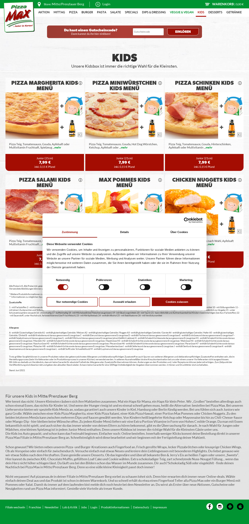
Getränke (234, 12)
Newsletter (52, 507)
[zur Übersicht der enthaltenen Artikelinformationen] (80, 83)
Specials (131, 12)
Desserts (215, 12)
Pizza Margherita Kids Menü (44, 85)
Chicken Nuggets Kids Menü (204, 182)
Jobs (84, 507)
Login (106, 4)
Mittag (59, 12)
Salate (115, 12)
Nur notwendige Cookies (72, 301)
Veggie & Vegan (182, 12)
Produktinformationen (115, 507)
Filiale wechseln (15, 507)
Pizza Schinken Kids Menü (204, 85)
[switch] (104, 287)
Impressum (160, 507)
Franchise (35, 507)
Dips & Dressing (154, 12)
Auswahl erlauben (124, 301)
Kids (201, 12)
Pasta (101, 12)
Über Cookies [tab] (179, 232)
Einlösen (183, 32)
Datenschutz (141, 507)
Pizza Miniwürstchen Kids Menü (124, 85)
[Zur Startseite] (19, 17)
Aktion (44, 12)
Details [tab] (124, 232)
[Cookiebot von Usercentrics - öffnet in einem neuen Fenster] (187, 220)
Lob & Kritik (69, 507)
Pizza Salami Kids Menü (45, 182)
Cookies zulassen (177, 301)
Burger (87, 12)
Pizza (73, 12)
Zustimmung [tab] (70, 232)
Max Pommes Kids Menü (124, 182)
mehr (57, 147)
